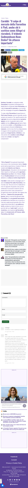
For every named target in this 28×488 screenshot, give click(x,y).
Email (10, 52)
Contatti (14, 460)
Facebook (8, 50)
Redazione (3, 46)
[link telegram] (17, 479)
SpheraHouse (16, 481)
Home (2, 18)
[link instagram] (12, 479)
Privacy (0, 481)
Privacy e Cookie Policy (14, 463)
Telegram (22, 50)
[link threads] (19, 479)
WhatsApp (15, 50)
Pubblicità (14, 457)
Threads (4, 52)
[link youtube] (14, 479)
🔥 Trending (4, 411)
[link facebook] (10, 479)
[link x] (7, 479)
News (7, 18)
